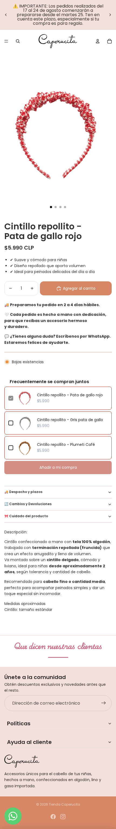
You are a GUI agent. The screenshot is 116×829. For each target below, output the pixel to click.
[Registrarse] (103, 703)
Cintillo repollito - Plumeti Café (66, 444)
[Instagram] (63, 816)
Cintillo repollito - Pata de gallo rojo (70, 395)
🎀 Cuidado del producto (26, 516)
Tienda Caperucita (64, 804)
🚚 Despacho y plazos (23, 491)
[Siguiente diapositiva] (110, 15)
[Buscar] (18, 41)
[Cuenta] (98, 41)
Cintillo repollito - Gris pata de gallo (70, 419)
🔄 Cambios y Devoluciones (28, 504)
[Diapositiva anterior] (6, 15)
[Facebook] (53, 816)
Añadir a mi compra (58, 467)
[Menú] (6, 41)
